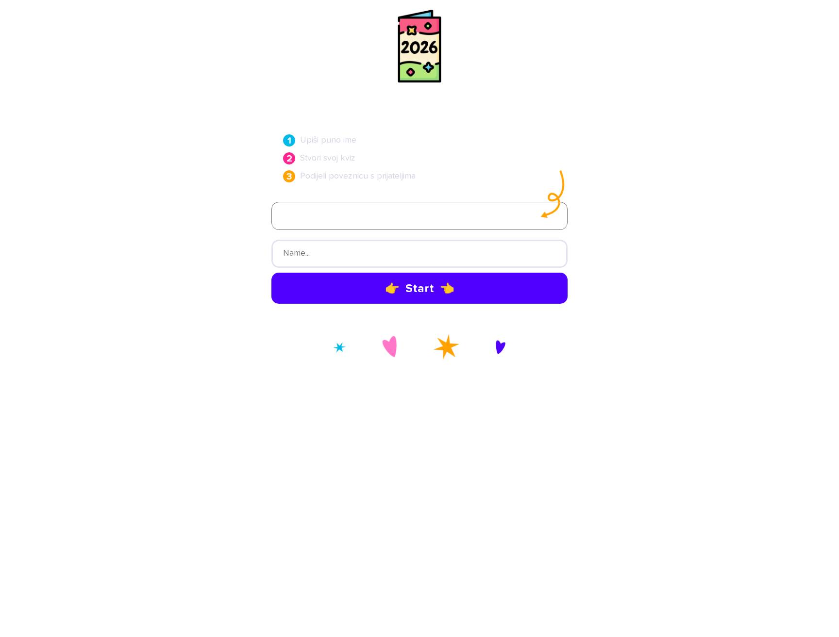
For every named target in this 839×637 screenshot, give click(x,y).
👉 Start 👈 (419, 288)
